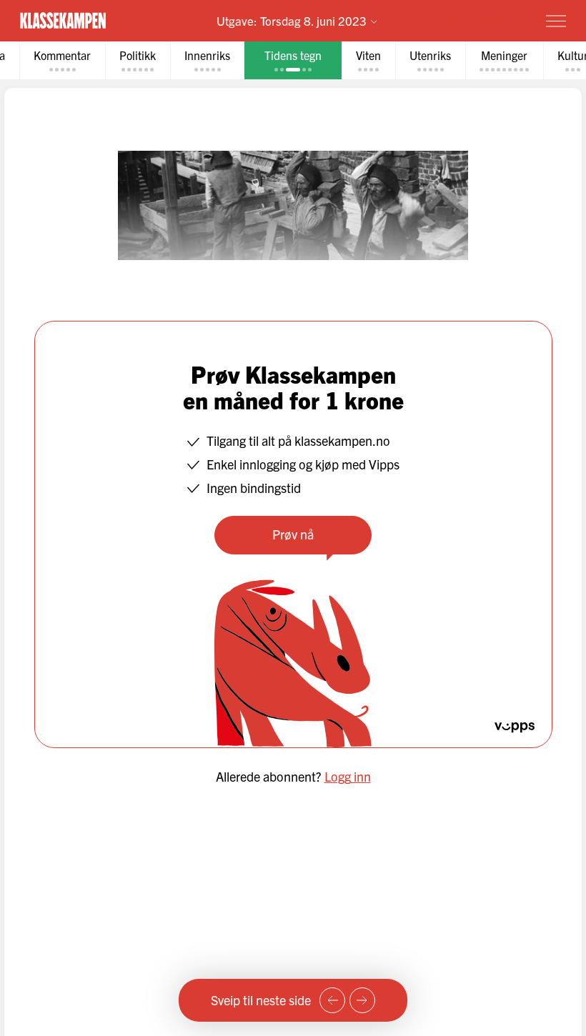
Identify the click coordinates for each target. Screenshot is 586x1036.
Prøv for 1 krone (472, 19)
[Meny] (556, 20)
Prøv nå (293, 534)
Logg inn (347, 776)
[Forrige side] (332, 1000)
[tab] (62, 60)
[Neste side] (362, 1000)
